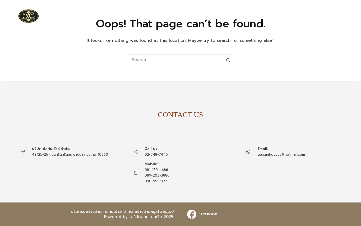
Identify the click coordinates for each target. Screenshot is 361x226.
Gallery (251, 16)
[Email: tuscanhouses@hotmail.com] (248, 152)
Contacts (332, 16)
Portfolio (303, 16)
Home (182, 16)
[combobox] (175, 59)
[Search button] (228, 60)
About (201, 16)
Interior (275, 16)
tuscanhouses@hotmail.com (281, 154)
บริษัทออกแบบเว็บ (146, 217)
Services (225, 16)
